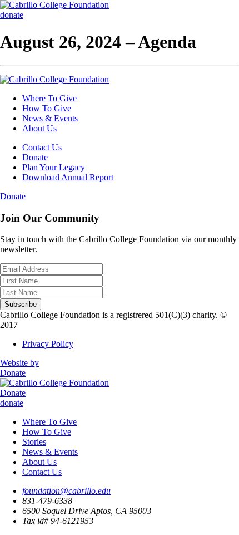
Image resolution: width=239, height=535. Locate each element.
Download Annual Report (67, 177)
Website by (19, 362)
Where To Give (49, 98)
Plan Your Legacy (53, 167)
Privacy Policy (47, 344)
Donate (35, 157)
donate (11, 14)
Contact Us (42, 147)
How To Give (46, 108)
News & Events (50, 118)
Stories (34, 441)
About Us (39, 128)
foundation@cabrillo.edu (66, 490)
